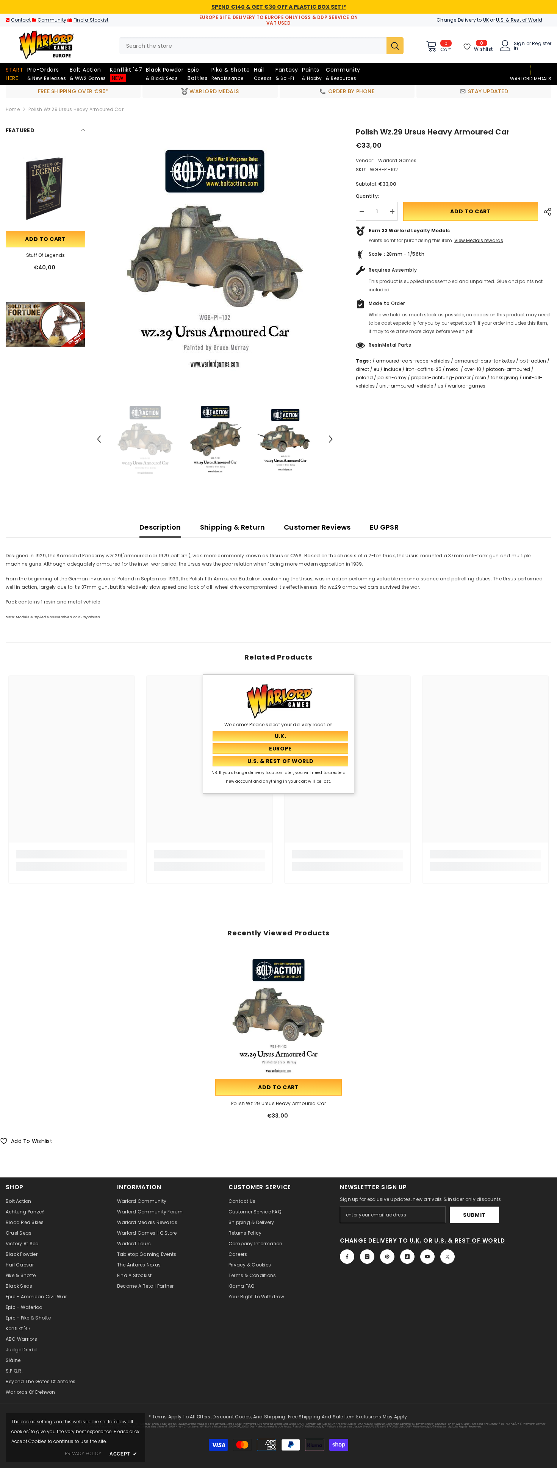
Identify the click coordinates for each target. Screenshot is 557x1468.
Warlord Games (397, 160)
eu (376, 369)
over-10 (472, 369)
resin (480, 377)
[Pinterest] (387, 1256)
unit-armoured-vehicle (406, 386)
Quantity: (367, 196)
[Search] (261, 45)
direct (362, 369)
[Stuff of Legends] (45, 189)
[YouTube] (427, 1256)
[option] (215, 255)
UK (486, 20)
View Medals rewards (478, 240)
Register (541, 44)
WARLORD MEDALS (530, 78)
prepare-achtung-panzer (441, 377)
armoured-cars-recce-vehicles (413, 361)
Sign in (519, 45)
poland (364, 377)
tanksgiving (504, 377)
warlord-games (466, 386)
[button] (99, 439)
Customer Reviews (317, 527)
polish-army (392, 377)
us (440, 386)
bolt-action (532, 361)
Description (160, 527)
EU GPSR (384, 527)
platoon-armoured (508, 369)
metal (453, 369)
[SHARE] (544, 212)
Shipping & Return (232, 527)
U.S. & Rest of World (519, 20)
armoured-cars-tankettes (484, 361)
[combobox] (252, 45)
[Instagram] (367, 1256)
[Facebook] (347, 1256)
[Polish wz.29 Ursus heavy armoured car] (278, 1014)
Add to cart (45, 239)
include (392, 369)
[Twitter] (447, 1256)
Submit (474, 1215)
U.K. (415, 1240)
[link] (45, 324)
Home (13, 109)
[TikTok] (407, 1256)
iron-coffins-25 (423, 369)
